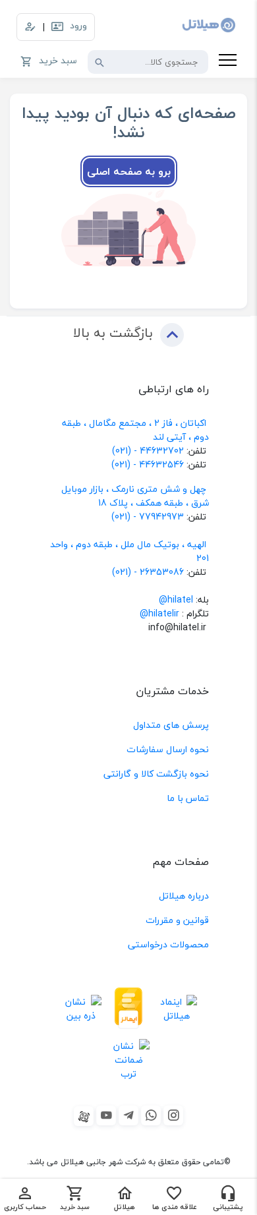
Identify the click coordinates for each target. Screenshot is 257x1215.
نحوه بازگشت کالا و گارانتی (156, 773)
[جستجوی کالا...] (99, 62)
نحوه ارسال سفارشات (168, 749)
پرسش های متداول (171, 725)
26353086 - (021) (148, 572)
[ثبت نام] (30, 27)
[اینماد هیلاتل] (176, 1008)
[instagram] (173, 1115)
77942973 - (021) (147, 516)
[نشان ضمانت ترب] (129, 1060)
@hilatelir (159, 613)
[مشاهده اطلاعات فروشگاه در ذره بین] (80, 1008)
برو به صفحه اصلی (129, 171)
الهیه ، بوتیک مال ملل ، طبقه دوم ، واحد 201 (129, 551)
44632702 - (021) (148, 450)
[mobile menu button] (228, 62)
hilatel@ (176, 599)
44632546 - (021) (147, 464)
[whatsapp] (151, 1115)
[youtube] (106, 1115)
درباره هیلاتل (184, 895)
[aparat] (84, 1116)
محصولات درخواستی (168, 944)
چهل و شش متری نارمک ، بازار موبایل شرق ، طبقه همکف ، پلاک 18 (135, 496)
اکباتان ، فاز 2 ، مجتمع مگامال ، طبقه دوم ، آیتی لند (135, 430)
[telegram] (128, 1115)
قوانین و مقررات (177, 920)
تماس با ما (188, 798)
